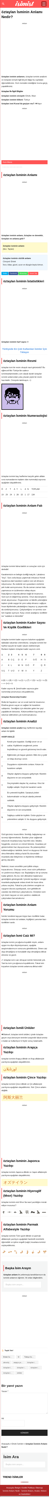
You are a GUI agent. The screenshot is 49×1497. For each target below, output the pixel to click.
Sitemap (39, 1488)
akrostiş (6, 1362)
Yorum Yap (33, 273)
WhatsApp (23, 273)
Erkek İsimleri (8, 1357)
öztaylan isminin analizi (32, 1362)
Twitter (5, 273)
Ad (2, 1418)
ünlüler (19, 1373)
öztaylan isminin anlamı (9, 1368)
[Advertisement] (24, 49)
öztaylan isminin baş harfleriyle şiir (22, 1368)
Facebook (13, 273)
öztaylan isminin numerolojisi (9, 1373)
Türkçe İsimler (29, 1357)
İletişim (18, 1488)
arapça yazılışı (19, 1362)
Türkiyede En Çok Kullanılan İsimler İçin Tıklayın (24, 351)
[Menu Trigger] (44, 3)
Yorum (4, 1391)
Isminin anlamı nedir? (24, 4)
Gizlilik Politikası (28, 1488)
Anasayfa (5, 1444)
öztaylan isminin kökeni (36, 1368)
